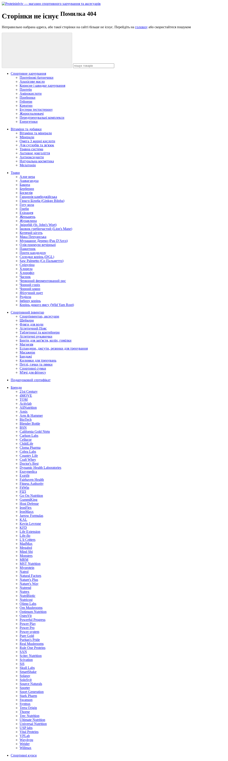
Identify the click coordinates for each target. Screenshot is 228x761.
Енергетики (29, 121)
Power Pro (27, 628)
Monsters (26, 556)
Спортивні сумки (33, 368)
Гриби (24, 209)
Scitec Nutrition (31, 656)
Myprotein (27, 568)
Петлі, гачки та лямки (36, 364)
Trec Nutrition (29, 716)
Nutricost (26, 600)
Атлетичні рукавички (36, 336)
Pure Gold (27, 636)
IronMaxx (27, 511)
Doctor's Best (29, 463)
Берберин (27, 189)
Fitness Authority (32, 483)
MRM (24, 560)
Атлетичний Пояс (33, 328)
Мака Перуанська (33, 237)
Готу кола (27, 205)
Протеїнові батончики (36, 77)
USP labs (26, 728)
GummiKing (28, 499)
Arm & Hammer (31, 415)
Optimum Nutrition (33, 612)
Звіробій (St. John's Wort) (38, 225)
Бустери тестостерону (36, 109)
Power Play (28, 624)
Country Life (29, 455)
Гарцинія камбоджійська (38, 197)
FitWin (24, 487)
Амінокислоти (31, 93)
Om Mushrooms (31, 608)
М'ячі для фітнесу (33, 372)
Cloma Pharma (30, 447)
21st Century (29, 391)
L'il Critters (27, 540)
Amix (24, 411)
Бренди (16, 387)
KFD (23, 527)
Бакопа (25, 185)
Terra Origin (28, 708)
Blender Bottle (30, 423)
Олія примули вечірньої (38, 245)
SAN (23, 652)
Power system (29, 632)
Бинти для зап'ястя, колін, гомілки (45, 340)
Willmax (25, 748)
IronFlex (26, 507)
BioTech (26, 419)
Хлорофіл (27, 273)
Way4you (26, 740)
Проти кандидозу (33, 253)
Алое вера (27, 177)
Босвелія (26, 193)
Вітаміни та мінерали (36, 133)
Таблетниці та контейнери (40, 332)
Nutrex (24, 592)
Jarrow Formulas (31, 515)
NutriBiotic (27, 596)
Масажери (27, 352)
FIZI (23, 491)
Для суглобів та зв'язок (37, 145)
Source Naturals (31, 684)
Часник (25, 277)
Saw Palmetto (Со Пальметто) (41, 261)
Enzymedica (28, 471)
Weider (25, 744)
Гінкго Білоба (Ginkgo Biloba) (42, 201)
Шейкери (27, 320)
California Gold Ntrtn (35, 431)
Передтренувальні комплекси (42, 117)
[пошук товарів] (37, 50)
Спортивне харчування (28, 73)
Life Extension (30, 532)
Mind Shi (26, 552)
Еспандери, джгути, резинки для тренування (54, 348)
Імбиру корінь (30, 301)
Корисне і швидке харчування (42, 85)
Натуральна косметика (37, 161)
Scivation (26, 660)
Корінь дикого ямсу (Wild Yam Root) (47, 305)
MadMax (26, 544)
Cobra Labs (28, 451)
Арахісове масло (32, 81)
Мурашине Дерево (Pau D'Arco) (44, 241)
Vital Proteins (29, 732)
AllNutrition (28, 407)
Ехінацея (26, 213)
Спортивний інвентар (27, 312)
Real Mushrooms (32, 644)
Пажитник (28, 249)
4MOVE (26, 395)
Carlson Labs (29, 435)
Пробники (27, 97)
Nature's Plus (29, 580)
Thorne (25, 712)
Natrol (24, 572)
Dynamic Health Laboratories (40, 467)
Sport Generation (32, 692)
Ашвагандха (29, 181)
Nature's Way (29, 584)
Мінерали (27, 137)
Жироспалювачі (32, 113)
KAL (23, 519)
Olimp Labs (28, 604)
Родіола (25, 297)
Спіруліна (27, 265)
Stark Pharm (28, 696)
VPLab (25, 736)
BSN (23, 427)
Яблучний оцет (31, 293)
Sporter (25, 688)
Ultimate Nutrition (32, 720)
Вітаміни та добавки (26, 129)
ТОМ (24, 399)
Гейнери (26, 101)
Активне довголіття (35, 153)
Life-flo (25, 536)
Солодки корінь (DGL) (37, 257)
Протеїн (26, 89)
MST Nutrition (30, 564)
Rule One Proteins (32, 648)
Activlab (26, 403)
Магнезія (26, 344)
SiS (22, 664)
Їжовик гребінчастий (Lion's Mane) (46, 229)
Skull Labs (27, 668)
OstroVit (26, 616)
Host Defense (29, 503)
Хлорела (26, 269)
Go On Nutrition (31, 495)
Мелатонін (28, 165)
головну (141, 27)
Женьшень (27, 217)
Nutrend (25, 588)
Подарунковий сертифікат (31, 380)
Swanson (26, 700)
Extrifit (24, 475)
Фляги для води (31, 324)
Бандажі (26, 356)
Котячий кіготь (31, 233)
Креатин (26, 105)
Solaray (25, 676)
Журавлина (28, 221)
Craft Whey (28, 459)
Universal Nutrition (33, 724)
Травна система (31, 149)
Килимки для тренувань (38, 360)
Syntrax (25, 704)
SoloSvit (26, 680)
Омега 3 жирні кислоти (37, 141)
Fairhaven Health (32, 479)
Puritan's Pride (30, 640)
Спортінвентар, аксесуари (39, 316)
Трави (15, 173)
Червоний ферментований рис (43, 281)
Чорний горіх (30, 285)
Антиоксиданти (32, 157)
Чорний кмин (30, 289)
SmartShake (28, 672)
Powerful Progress (32, 620)
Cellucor (26, 439)
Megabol (26, 548)
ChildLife (26, 443)
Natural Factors (30, 576)
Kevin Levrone (30, 523)
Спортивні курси (24, 755)
